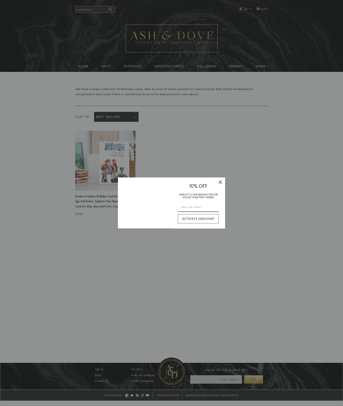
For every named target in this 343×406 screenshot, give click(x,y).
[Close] (220, 182)
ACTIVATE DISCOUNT (198, 218)
